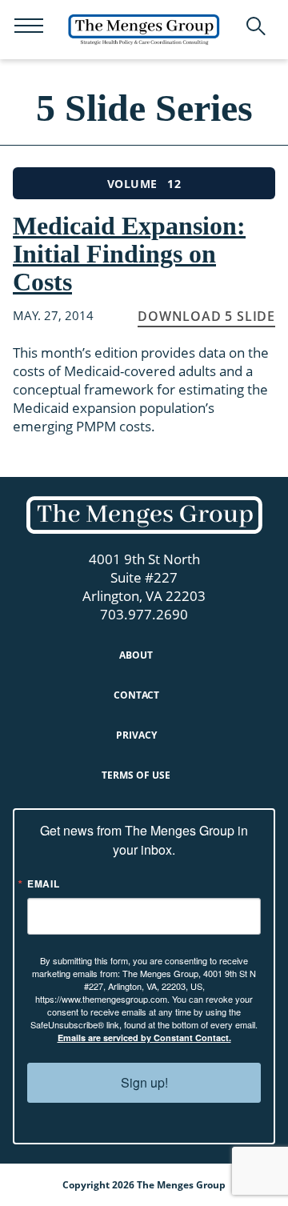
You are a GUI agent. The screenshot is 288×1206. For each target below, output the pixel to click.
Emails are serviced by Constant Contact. (144, 1038)
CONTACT (136, 695)
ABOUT (136, 655)
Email (43, 883)
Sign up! (144, 1082)
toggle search (256, 26)
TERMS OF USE (136, 775)
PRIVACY (136, 735)
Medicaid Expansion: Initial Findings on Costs (129, 253)
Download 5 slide (206, 316)
